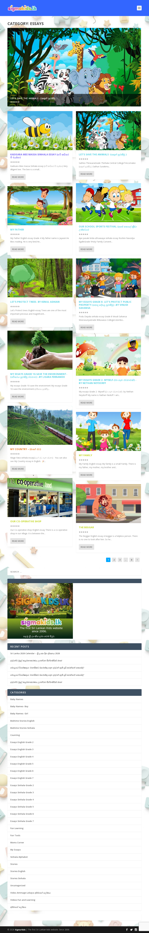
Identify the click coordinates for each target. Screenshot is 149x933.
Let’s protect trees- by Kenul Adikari (35, 301)
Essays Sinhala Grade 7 (22, 821)
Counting (15, 735)
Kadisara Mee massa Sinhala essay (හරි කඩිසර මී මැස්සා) (39, 156)
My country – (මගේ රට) (25, 449)
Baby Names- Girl (19, 713)
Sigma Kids (20, 929)
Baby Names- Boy (19, 706)
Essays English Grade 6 (21, 770)
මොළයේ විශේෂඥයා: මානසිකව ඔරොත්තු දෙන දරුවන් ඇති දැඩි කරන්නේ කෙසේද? (47, 667)
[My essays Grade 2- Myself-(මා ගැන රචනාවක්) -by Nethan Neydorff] (108, 356)
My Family (85, 455)
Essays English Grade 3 (21, 749)
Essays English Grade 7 (21, 778)
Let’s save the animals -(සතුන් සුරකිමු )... (34, 98)
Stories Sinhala (18, 878)
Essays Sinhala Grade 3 (22, 792)
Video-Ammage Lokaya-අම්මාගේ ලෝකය (30, 892)
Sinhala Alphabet (19, 857)
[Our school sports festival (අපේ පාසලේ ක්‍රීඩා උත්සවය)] (108, 202)
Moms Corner (17, 842)
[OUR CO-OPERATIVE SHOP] (39, 497)
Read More (18, 177)
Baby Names (16, 699)
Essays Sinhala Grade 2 (22, 785)
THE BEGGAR (86, 527)
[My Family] (108, 431)
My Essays (15, 849)
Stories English (17, 871)
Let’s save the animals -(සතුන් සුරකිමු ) (103, 154)
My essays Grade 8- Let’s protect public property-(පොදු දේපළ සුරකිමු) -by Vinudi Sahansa (105, 305)
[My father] (39, 205)
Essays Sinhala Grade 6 (22, 813)
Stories (13, 864)
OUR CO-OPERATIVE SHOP (25, 521)
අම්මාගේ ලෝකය (18, 907)
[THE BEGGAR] (108, 503)
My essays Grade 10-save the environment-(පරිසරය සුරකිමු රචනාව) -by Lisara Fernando (38, 375)
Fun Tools (15, 835)
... (125, 559)
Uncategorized (17, 885)
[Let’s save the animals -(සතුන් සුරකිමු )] (108, 130)
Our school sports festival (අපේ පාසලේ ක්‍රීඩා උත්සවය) (108, 228)
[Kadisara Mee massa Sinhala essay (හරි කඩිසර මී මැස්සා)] (39, 130)
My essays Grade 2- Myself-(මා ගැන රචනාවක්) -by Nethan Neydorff (107, 381)
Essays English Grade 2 (21, 742)
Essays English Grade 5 (21, 763)
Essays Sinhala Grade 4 (22, 799)
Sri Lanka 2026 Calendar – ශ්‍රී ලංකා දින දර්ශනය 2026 (35, 653)
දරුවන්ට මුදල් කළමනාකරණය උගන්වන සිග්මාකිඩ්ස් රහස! (36, 660)
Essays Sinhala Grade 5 (22, 806)
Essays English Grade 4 (21, 756)
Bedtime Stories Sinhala (22, 728)
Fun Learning (16, 828)
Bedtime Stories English (22, 720)
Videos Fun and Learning (22, 899)
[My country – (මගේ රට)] (39, 425)
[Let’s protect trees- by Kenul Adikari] (39, 277)
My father (17, 229)
